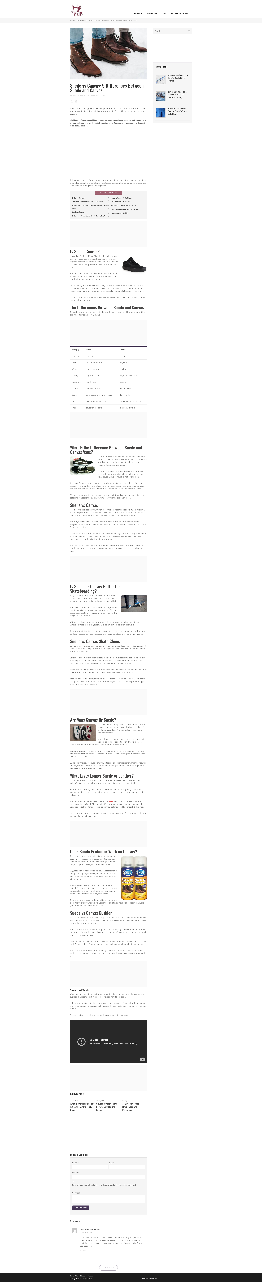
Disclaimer (83, 1276)
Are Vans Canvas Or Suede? (120, 202)
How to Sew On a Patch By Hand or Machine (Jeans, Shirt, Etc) (177, 95)
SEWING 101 (138, 13)
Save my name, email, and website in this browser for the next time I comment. (104, 1185)
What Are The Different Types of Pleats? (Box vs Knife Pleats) (177, 111)
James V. (95, 95)
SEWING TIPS (152, 13)
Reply (84, 1251)
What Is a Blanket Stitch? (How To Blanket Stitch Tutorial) (178, 78)
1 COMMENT (103, 95)
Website (75, 1172)
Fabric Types (93, 20)
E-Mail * (112, 1163)
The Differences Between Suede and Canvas (88, 202)
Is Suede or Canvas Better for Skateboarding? (88, 216)
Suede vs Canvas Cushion (119, 213)
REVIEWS (164, 13)
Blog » (86, 20)
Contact (90, 1276)
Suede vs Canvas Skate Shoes (121, 198)
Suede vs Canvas (78, 212)
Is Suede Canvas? (78, 198)
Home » (82, 20)
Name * (75, 1163)
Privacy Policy (74, 1276)
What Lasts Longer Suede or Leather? (124, 206)
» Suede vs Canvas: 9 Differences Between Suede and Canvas (118, 20)
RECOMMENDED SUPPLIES (180, 13)
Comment (76, 1193)
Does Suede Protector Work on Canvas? (125, 209)
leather (111, 801)
